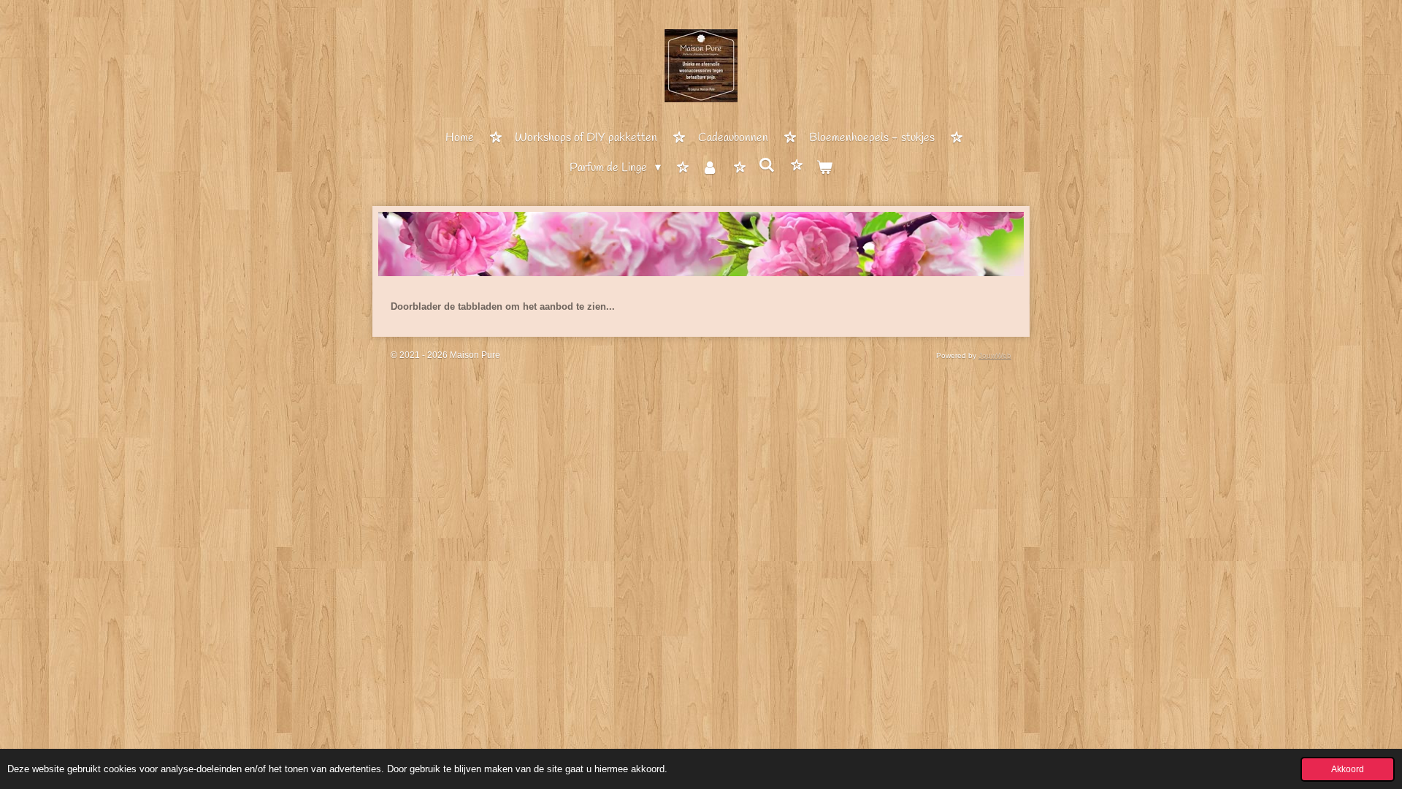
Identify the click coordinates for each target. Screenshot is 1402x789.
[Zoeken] (766, 166)
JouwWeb (994, 355)
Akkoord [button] (1347, 769)
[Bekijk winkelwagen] (823, 169)
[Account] (709, 169)
